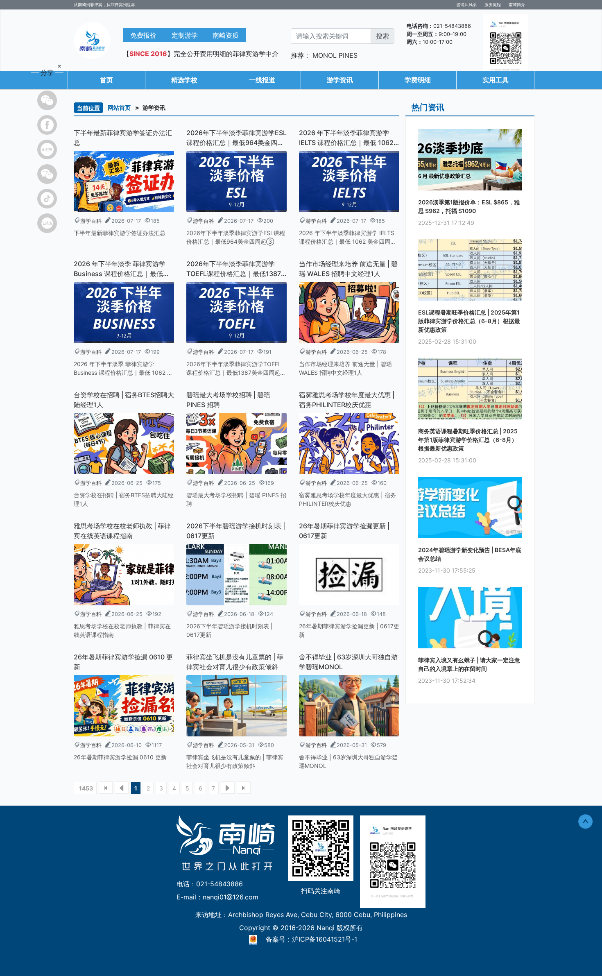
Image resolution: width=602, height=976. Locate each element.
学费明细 (418, 80)
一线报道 (262, 80)
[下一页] (228, 787)
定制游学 (185, 35)
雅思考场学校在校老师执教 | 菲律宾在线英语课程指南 (122, 531)
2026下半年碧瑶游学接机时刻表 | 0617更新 (235, 531)
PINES (348, 55)
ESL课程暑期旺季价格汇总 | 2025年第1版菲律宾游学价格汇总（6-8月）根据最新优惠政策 (469, 321)
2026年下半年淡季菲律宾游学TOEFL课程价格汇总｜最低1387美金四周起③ (233, 269)
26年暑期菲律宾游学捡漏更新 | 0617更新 (344, 531)
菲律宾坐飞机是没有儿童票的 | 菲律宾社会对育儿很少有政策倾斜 (234, 662)
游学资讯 (340, 80)
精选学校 (184, 80)
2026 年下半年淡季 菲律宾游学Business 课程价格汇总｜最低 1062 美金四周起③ (119, 269)
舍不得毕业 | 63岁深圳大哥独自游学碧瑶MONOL (348, 662)
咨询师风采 (466, 4)
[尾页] (244, 787)
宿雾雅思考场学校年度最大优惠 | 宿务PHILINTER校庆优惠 (346, 400)
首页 (106, 80)
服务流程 (492, 4)
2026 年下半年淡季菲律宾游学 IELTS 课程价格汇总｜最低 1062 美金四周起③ (346, 138)
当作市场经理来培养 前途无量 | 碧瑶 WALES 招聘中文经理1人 (348, 269)
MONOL (324, 55)
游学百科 (91, 221)
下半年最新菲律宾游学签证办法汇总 (123, 138)
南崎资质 (226, 35)
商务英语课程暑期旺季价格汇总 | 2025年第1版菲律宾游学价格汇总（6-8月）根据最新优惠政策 (468, 440)
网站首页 (119, 107)
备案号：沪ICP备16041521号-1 (311, 939)
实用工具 (495, 80)
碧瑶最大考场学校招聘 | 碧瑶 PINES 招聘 (228, 400)
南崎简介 (517, 4)
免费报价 (143, 35)
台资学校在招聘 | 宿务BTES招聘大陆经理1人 (124, 400)
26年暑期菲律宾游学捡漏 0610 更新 (123, 662)
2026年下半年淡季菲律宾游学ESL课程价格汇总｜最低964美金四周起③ (236, 138)
